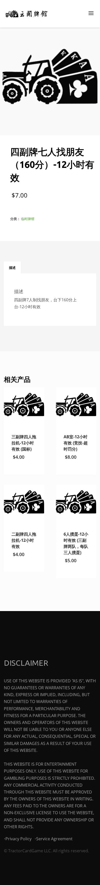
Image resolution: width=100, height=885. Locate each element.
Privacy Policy (18, 839)
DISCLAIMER (26, 663)
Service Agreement (54, 839)
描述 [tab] (12, 267)
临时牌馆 (27, 218)
